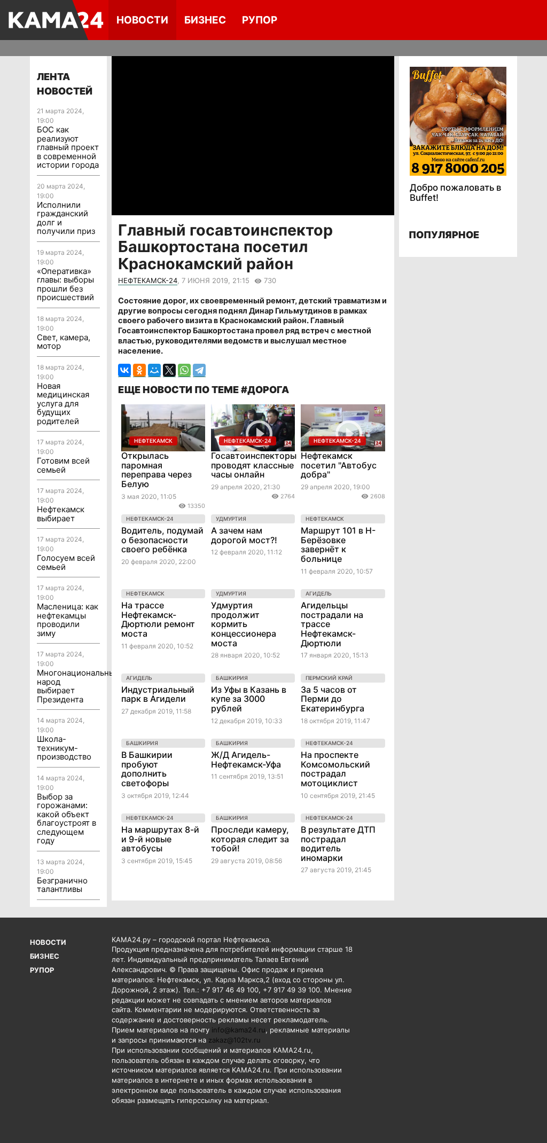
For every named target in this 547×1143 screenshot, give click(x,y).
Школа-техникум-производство (64, 748)
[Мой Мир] (154, 370)
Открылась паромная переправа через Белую (156, 469)
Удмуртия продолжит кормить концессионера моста (243, 624)
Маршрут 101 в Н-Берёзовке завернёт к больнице (338, 544)
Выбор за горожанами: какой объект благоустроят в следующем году (66, 819)
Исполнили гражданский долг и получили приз (66, 218)
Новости (142, 20)
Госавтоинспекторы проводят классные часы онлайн (253, 465)
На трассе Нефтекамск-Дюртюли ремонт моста (158, 619)
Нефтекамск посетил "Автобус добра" (339, 465)
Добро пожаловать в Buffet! (456, 192)
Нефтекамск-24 (147, 280)
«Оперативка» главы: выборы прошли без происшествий (65, 284)
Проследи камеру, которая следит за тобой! (250, 839)
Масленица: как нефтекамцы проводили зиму (67, 619)
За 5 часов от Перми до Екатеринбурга (332, 699)
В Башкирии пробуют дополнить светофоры (147, 768)
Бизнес (205, 20)
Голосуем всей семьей (66, 562)
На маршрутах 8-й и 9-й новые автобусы (160, 839)
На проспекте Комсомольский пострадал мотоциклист (335, 768)
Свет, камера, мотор (63, 341)
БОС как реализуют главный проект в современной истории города (68, 147)
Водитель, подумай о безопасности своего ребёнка (162, 539)
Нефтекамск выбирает (60, 513)
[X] (169, 370)
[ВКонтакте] (124, 370)
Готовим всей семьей (63, 465)
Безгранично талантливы (62, 885)
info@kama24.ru (238, 1029)
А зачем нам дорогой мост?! (244, 535)
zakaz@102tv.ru (234, 1040)
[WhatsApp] (184, 370)
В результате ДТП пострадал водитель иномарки (338, 843)
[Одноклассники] (139, 370)
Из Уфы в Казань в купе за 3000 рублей (248, 699)
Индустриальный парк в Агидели (157, 694)
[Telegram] (199, 370)
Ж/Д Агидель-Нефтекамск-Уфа (246, 759)
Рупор (259, 20)
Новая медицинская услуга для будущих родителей (63, 403)
